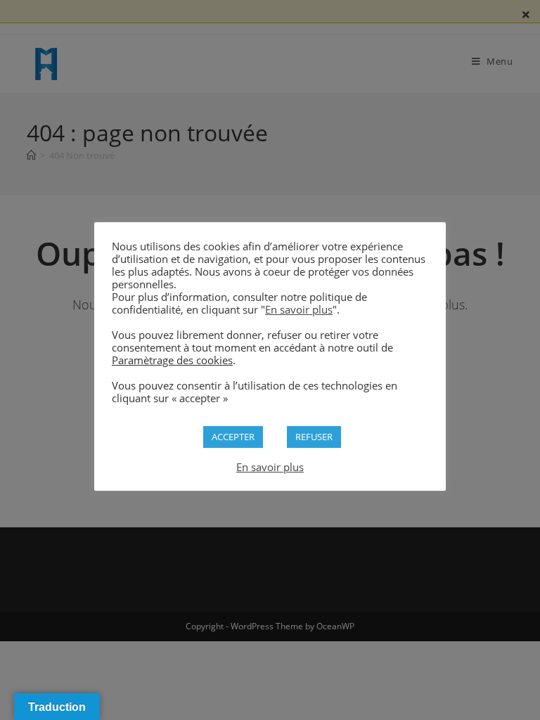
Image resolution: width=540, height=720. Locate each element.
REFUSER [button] (314, 436)
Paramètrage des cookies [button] (172, 360)
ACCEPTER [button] (233, 436)
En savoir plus (299, 309)
